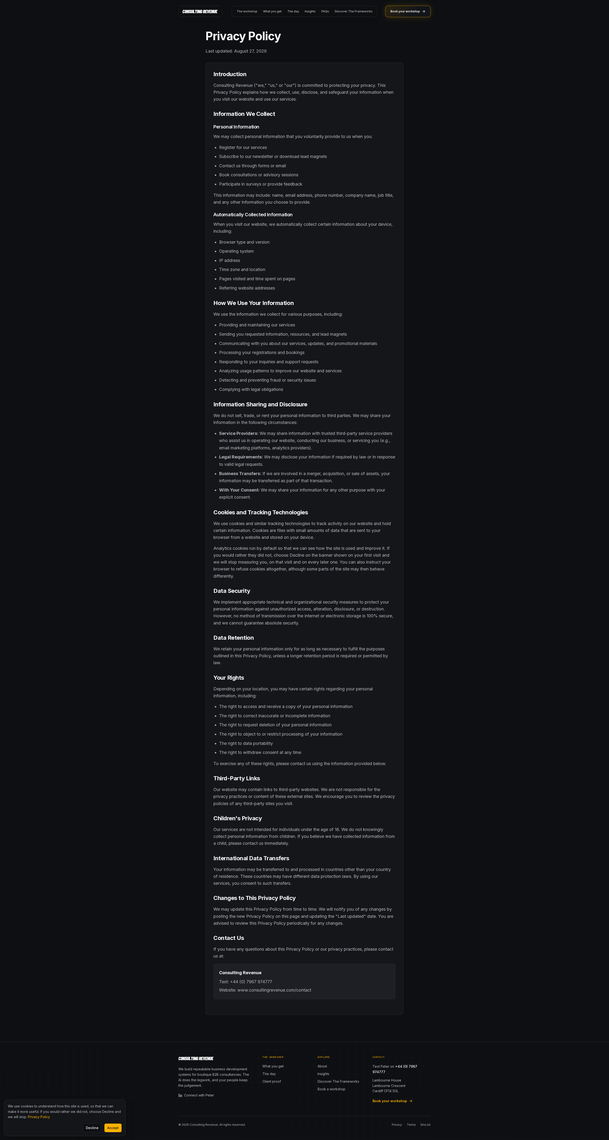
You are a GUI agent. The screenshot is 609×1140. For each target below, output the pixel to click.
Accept (113, 1128)
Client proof (271, 1081)
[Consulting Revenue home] (200, 11)
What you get (272, 11)
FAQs (325, 11)
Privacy (397, 1124)
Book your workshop (405, 11)
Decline (92, 1128)
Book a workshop (331, 1089)
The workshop (247, 11)
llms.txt (426, 1124)
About (322, 1066)
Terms (411, 1124)
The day (293, 11)
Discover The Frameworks (354, 11)
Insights (310, 11)
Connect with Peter (199, 1095)
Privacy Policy (39, 1117)
